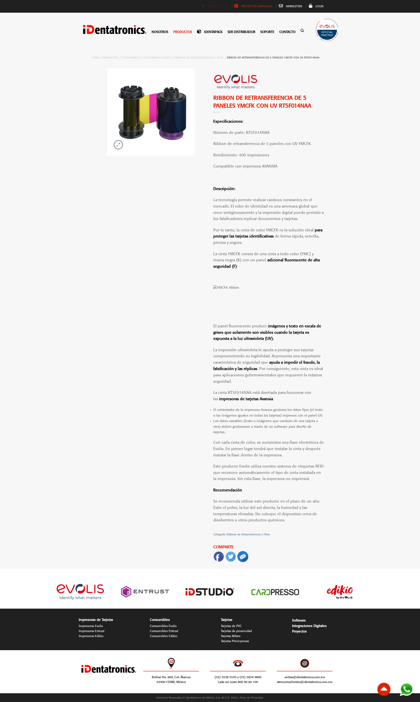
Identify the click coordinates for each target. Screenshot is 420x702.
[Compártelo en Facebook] (218, 556)
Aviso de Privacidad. (252, 697)
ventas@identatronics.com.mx (305, 677)
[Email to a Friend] (242, 556)
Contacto (287, 31)
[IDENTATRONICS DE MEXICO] (108, 29)
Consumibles (131, 57)
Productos (182, 31)
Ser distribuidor (241, 31)
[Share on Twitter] (230, 556)
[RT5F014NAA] (151, 112)
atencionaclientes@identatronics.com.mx (304, 681)
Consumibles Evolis (157, 57)
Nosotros (160, 31)
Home (96, 57)
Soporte (267, 31)
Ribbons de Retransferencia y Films (199, 57)
